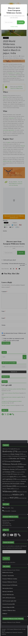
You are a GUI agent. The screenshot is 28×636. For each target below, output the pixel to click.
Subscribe (21, 22)
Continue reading (14, 26)
